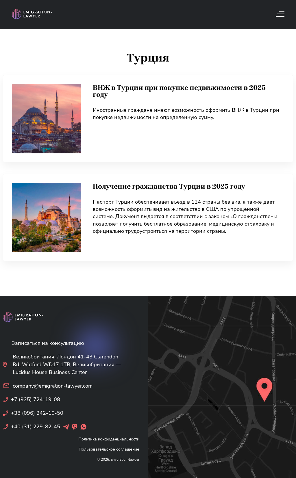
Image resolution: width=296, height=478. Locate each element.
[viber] (74, 427)
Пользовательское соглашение (109, 449)
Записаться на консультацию (48, 343)
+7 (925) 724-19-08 (35, 399)
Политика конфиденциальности (108, 439)
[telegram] (66, 426)
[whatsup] (83, 427)
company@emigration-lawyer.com (52, 385)
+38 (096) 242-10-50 (37, 413)
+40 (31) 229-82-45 (35, 426)
